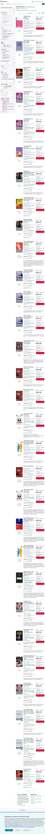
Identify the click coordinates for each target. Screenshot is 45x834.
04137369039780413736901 (28, 47)
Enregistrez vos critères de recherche (36, 802)
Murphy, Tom (26, 575)
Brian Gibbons (32, 148)
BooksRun (29, 352)
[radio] (1, 45)
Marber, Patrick (26, 70)
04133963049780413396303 (28, 100)
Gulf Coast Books (30, 208)
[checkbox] (1, 14)
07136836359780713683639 (28, 580)
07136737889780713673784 (28, 205)
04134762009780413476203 (28, 349)
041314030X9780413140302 (28, 526)
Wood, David (26, 42)
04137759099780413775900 (28, 664)
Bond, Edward (26, 18)
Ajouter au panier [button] (40, 28)
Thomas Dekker (26, 200)
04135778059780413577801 (28, 277)
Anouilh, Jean (26, 521)
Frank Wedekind (26, 343)
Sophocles (25, 222)
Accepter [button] (9, 830)
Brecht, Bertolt (26, 245)
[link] (43, 13)
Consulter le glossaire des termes (36, 799)
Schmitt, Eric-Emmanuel (28, 659)
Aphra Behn (25, 148)
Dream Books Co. (30, 253)
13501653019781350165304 (28, 637)
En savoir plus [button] (3, 111)
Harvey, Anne (26, 444)
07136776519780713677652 (28, 373)
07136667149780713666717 (28, 154)
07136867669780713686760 (28, 181)
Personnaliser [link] (26, 830)
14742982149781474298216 (28, 420)
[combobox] (24, 4)
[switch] (2, 85)
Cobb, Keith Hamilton (28, 632)
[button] (17, 13)
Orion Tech (29, 779)
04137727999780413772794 (28, 449)
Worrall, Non (32, 603)
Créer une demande (21, 804)
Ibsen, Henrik (26, 603)
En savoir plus (3, 39)
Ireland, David (26, 416)
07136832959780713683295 (28, 776)
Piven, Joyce (26, 742)
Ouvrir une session (38, 1)
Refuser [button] (17, 830)
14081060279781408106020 (28, 609)
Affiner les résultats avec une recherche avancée (27, 10)
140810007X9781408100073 (28, 250)
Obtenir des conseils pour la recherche (36, 796)
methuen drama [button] (24, 8)
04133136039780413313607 (28, 23)
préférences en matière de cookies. (15, 824)
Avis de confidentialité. (30, 827)
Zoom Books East (30, 473)
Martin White (26, 368)
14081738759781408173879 (28, 719)
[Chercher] (43, 4)
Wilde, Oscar (26, 94)
